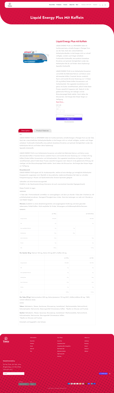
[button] (59, 4)
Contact (86, 346)
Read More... (60, 102)
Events (31, 346)
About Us (32, 348)
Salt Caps (59, 356)
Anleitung (87, 341)
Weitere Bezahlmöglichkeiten (69, 121)
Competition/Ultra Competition (63, 346)
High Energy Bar (60, 353)
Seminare (87, 348)
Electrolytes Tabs (60, 348)
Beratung (86, 343)
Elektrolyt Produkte (61, 351)
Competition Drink (61, 343)
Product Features (42, 130)
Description (25, 130)
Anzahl (57, 108)
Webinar (86, 351)
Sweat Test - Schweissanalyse (55, 388)
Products (32, 343)
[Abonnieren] (23, 373)
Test (31, 351)
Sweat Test (59, 341)
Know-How (32, 341)
